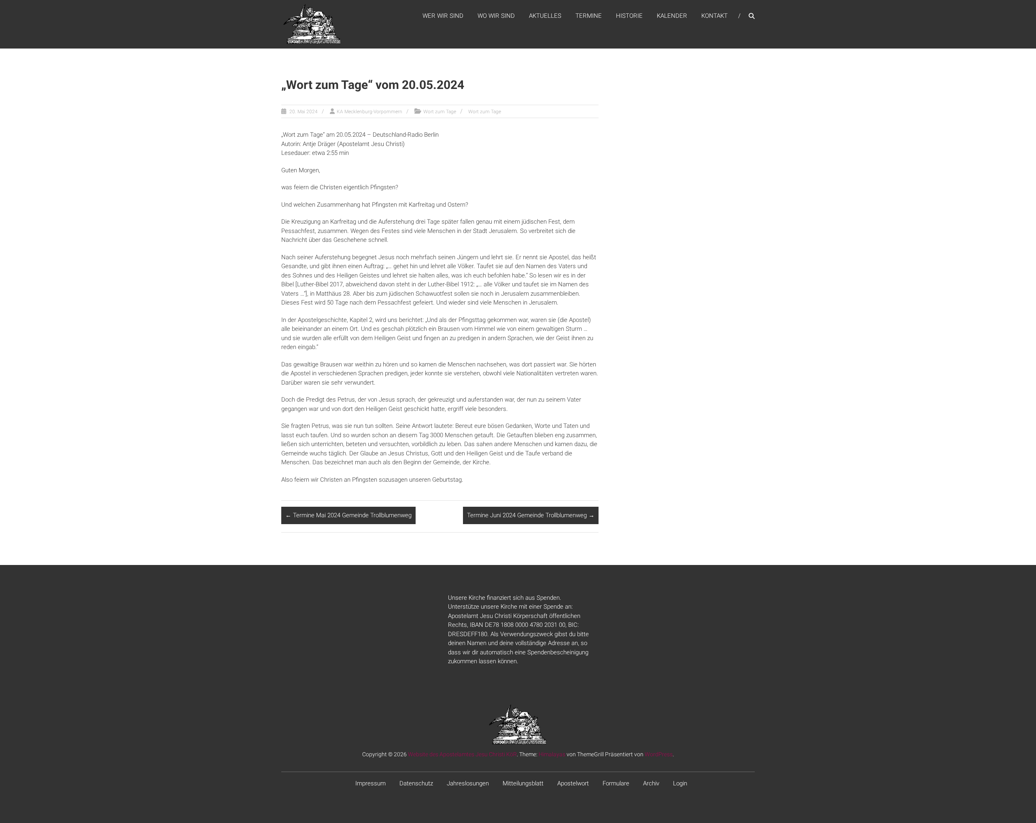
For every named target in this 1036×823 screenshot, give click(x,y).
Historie (629, 15)
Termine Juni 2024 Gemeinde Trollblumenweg (530, 515)
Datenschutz (416, 783)
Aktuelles (545, 15)
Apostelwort (573, 783)
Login (680, 783)
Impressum (370, 783)
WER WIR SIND (442, 15)
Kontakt (714, 15)
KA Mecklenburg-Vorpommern (369, 111)
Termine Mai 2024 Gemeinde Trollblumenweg (348, 515)
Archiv (651, 783)
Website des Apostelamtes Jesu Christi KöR (462, 754)
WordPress (659, 754)
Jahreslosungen (468, 783)
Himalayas (552, 754)
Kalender (672, 15)
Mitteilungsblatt (523, 783)
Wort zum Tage (439, 111)
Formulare (616, 783)
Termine (588, 15)
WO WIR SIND (496, 15)
